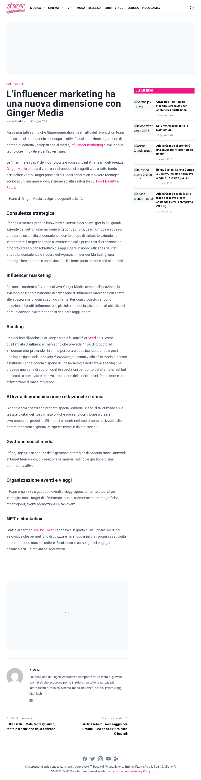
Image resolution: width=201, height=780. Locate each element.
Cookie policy (123, 771)
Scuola (133, 8)
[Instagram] (100, 758)
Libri (108, 8)
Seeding (94, 338)
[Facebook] (84, 758)
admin (22, 121)
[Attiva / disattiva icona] (192, 8)
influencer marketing (87, 145)
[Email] (31, 700)
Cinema (53, 8)
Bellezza (94, 8)
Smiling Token (44, 530)
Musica (35, 8)
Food (100, 181)
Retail (10, 187)
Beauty (110, 181)
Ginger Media (16, 169)
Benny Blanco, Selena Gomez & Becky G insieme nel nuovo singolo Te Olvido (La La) (175, 174)
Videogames (151, 8)
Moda (81, 8)
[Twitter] (92, 758)
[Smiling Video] (116, 758)
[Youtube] (108, 758)
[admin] (14, 685)
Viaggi (119, 8)
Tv (67, 8)
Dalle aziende (16, 83)
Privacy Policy (141, 771)
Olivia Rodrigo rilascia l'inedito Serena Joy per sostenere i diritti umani (171, 106)
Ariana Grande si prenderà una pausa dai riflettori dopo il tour (174, 150)
